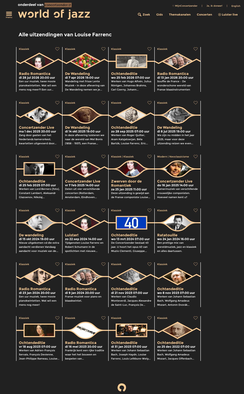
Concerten (204, 14)
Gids (159, 14)
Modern (162, 156)
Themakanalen (180, 14)
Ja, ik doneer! (214, 5)
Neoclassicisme (179, 156)
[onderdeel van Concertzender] (58, 5)
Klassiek (24, 49)
